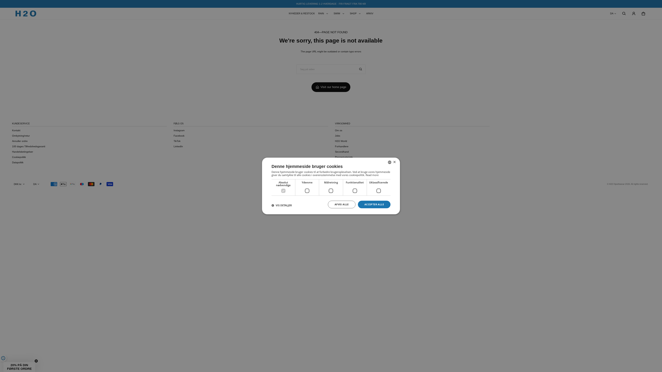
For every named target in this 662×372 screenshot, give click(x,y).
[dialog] (331, 186)
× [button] (394, 162)
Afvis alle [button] (342, 204)
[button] (282, 205)
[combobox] (389, 162)
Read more (372, 175)
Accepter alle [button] (374, 204)
